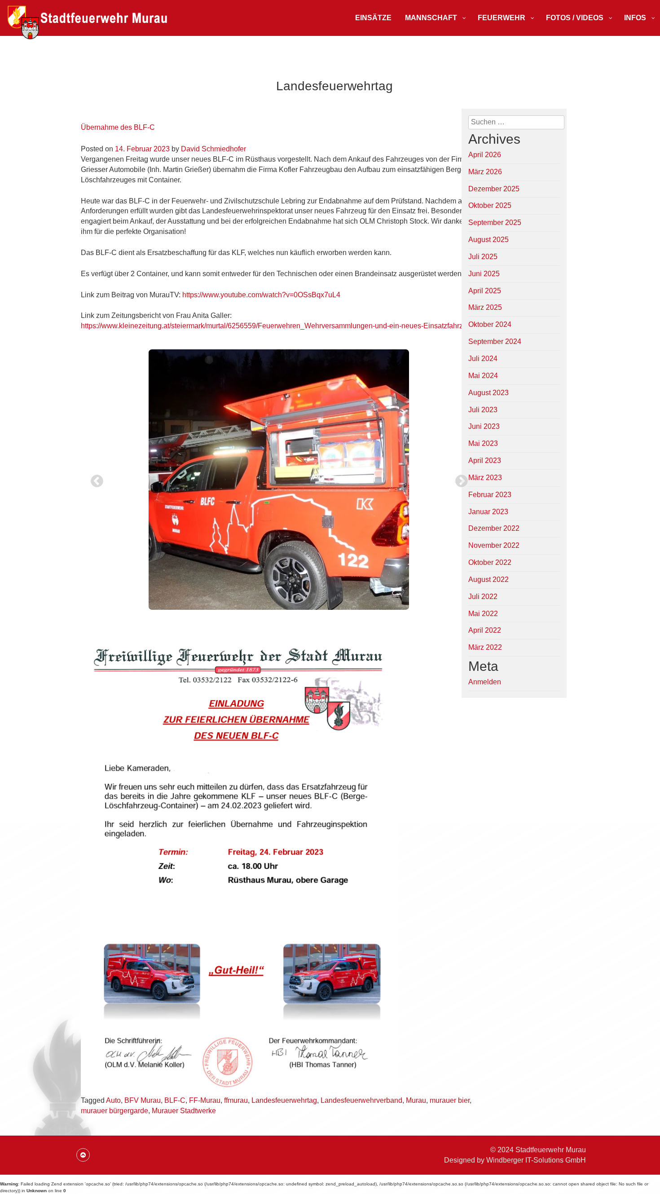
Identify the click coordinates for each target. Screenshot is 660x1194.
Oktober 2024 (489, 324)
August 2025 (488, 239)
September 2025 (494, 222)
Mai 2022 (483, 613)
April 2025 (484, 291)
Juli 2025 (482, 256)
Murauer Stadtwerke (184, 1111)
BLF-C (174, 1100)
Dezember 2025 (493, 189)
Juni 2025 (484, 274)
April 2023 (484, 460)
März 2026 (485, 172)
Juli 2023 (482, 410)
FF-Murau (204, 1100)
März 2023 (485, 477)
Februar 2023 (489, 494)
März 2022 (485, 647)
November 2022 (493, 545)
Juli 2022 (482, 596)
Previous (94, 478)
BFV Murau (142, 1100)
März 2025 (485, 307)
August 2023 (488, 393)
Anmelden (484, 682)
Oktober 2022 (489, 562)
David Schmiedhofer (213, 149)
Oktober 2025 (489, 205)
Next (458, 478)
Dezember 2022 (493, 528)
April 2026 (484, 155)
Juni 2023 (484, 426)
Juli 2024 (482, 358)
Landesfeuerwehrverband (361, 1100)
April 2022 (484, 630)
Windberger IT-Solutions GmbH (536, 1160)
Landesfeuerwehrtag (284, 1100)
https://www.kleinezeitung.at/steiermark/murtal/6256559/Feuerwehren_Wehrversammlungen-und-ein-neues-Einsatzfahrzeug (278, 326)
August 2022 (488, 579)
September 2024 (494, 341)
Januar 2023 (488, 511)
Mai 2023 (483, 443)
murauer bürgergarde (114, 1111)
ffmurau (236, 1100)
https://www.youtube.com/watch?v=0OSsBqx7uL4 (261, 295)
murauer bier (450, 1100)
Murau (416, 1100)
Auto (113, 1100)
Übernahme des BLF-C (118, 127)
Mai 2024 (483, 375)
